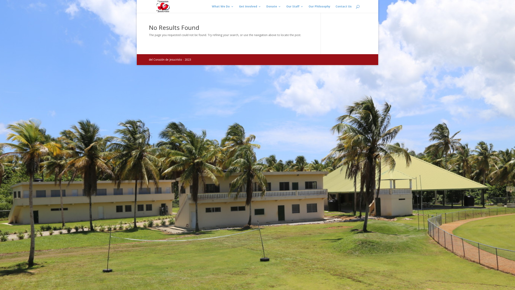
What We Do (221, 6)
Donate (271, 6)
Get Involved (248, 6)
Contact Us (344, 6)
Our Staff (292, 6)
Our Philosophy (319, 6)
